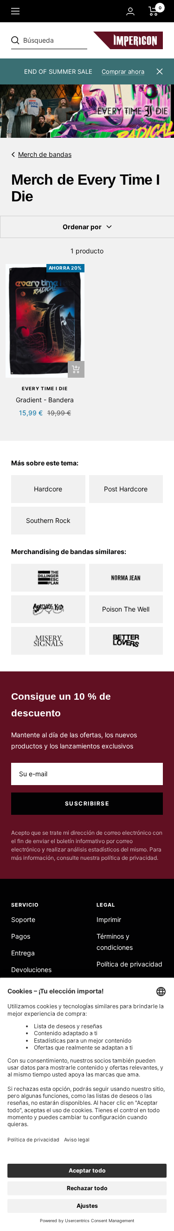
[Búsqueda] (75, 40)
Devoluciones (31, 969)
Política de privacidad (129, 964)
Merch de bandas (44, 154)
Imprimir (109, 919)
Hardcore (48, 489)
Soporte (23, 919)
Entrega (23, 953)
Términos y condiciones (115, 941)
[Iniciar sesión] (130, 11)
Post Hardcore (126, 489)
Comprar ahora (123, 71)
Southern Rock (48, 520)
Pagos (20, 936)
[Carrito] (153, 11)
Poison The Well (125, 609)
